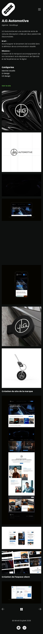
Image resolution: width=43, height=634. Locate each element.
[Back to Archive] (21, 609)
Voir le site (6, 86)
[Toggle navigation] (39, 9)
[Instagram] (24, 628)
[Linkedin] (18, 628)
